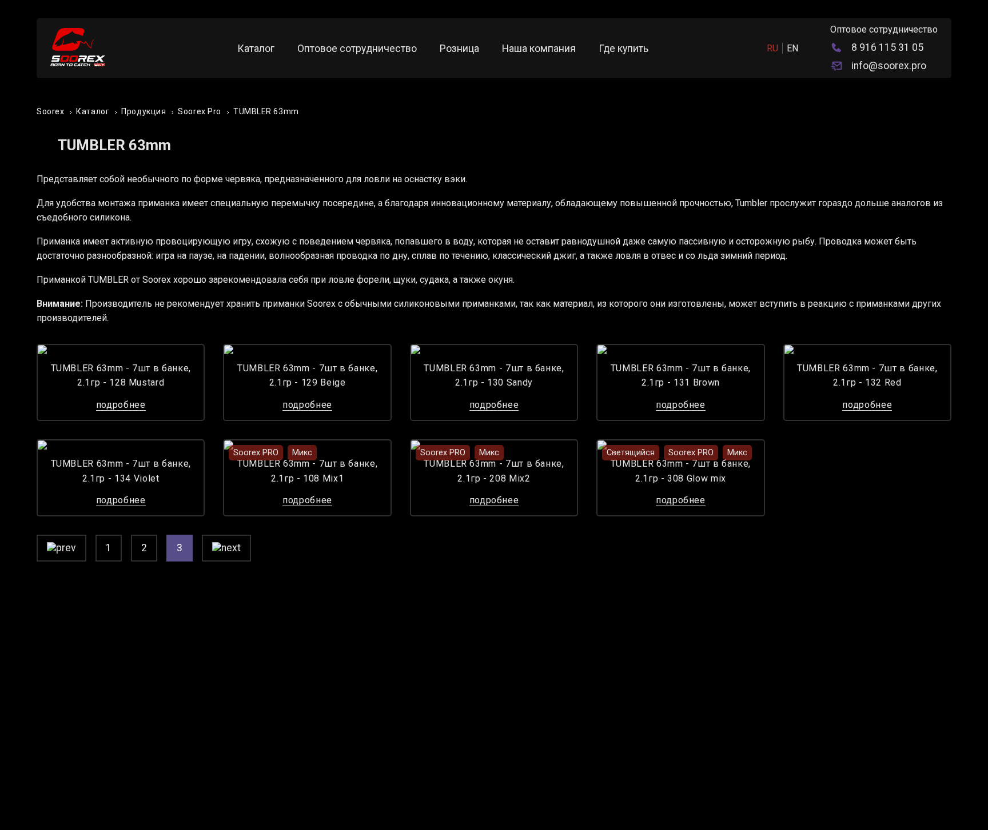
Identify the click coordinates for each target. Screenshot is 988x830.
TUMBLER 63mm (266, 111)
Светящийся (631, 453)
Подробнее (121, 404)
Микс (302, 453)
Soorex (50, 111)
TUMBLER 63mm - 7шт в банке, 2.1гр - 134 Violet (121, 471)
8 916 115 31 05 (887, 47)
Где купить (623, 48)
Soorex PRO (255, 453)
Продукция (143, 111)
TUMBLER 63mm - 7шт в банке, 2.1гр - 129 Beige (307, 375)
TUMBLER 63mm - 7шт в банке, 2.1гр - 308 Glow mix (681, 471)
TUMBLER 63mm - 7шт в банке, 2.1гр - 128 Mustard (121, 375)
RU (772, 48)
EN (792, 48)
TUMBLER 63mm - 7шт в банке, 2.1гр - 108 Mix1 (307, 471)
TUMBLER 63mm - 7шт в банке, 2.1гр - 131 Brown (681, 375)
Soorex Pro (199, 111)
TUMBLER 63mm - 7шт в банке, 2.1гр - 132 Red (867, 375)
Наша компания (539, 48)
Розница (459, 48)
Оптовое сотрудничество (357, 48)
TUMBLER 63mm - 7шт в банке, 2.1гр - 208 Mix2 (494, 471)
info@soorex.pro (888, 65)
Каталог (255, 48)
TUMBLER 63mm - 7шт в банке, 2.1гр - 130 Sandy (494, 375)
